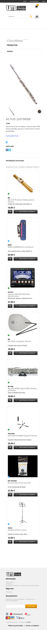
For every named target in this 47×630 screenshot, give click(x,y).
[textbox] (21, 16)
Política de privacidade (15, 625)
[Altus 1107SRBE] (7, 151)
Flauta (25, 39)
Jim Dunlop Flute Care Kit (19, 483)
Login (43, 1)
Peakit (29, 622)
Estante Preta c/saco (17, 530)
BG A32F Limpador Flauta (19, 341)
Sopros (16, 39)
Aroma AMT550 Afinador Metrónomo (19, 295)
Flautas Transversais (16, 41)
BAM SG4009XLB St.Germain (20, 247)
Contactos (9, 584)
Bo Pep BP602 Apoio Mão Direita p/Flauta (22, 389)
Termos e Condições (32, 625)
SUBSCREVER (31, 606)
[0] (36, 6)
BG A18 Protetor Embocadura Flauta (21, 201)
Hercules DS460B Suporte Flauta (22, 435)
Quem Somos (10, 582)
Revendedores (34, 1)
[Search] (31, 16)
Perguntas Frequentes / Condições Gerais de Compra (22, 585)
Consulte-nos (12, 135)
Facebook (9, 592)
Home (24, 1)
